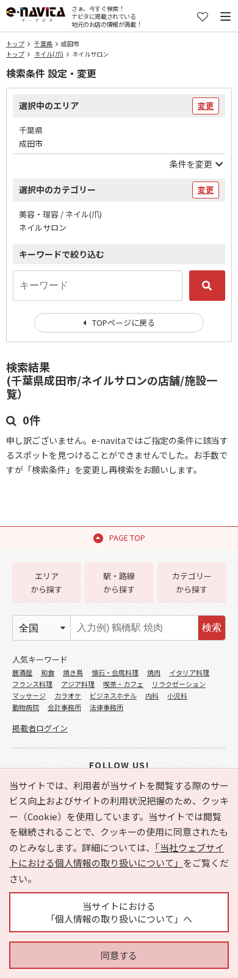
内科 (152, 695)
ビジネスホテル (113, 695)
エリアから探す (46, 582)
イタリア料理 (189, 672)
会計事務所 (64, 707)
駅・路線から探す (119, 582)
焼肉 (153, 672)
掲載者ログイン (40, 728)
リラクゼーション (179, 684)
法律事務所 (106, 707)
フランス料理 (32, 684)
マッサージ (29, 695)
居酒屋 (22, 672)
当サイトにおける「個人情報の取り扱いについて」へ (119, 912)
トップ (15, 43)
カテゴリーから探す (192, 582)
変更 (206, 105)
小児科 (177, 695)
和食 (47, 672)
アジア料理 (78, 684)
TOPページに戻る (123, 322)
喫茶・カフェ (123, 684)
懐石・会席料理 (115, 672)
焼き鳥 (73, 672)
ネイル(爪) (48, 53)
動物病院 (25, 707)
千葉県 (43, 43)
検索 (212, 627)
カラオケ (67, 695)
